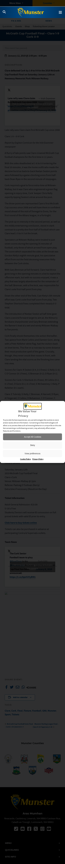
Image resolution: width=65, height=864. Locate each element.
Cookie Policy (25, 459)
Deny (32, 445)
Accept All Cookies (32, 436)
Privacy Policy (37, 459)
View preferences (32, 453)
